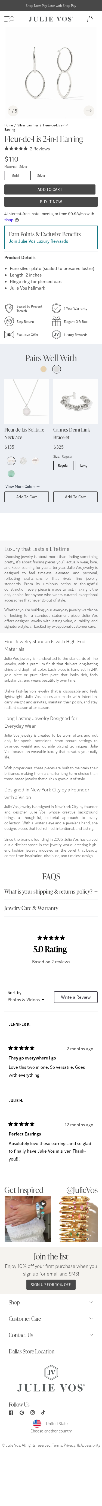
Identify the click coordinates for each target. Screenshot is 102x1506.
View (28, 1219)
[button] (9, 19)
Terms (57, 1445)
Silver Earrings (27, 125)
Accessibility (90, 1445)
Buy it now (51, 201)
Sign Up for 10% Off (51, 1284)
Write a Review (79, 998)
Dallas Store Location (31, 1351)
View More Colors (20, 486)
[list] (51, 73)
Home (8, 125)
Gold (15, 175)
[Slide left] (75, 110)
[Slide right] (89, 110)
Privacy (69, 1445)
